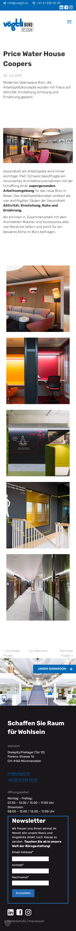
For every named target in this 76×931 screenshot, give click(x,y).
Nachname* (20, 877)
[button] (7, 923)
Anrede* (18, 865)
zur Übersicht (38, 651)
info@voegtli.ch (17, 3)
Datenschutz (17, 921)
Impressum (36, 921)
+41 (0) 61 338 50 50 (22, 780)
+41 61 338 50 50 (49, 3)
